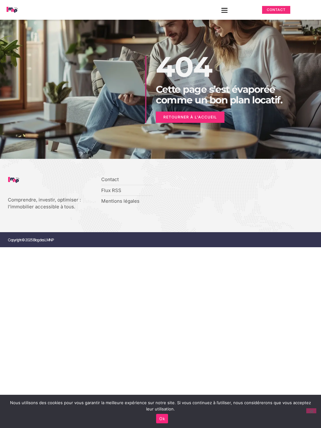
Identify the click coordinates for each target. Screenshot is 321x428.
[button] (224, 10)
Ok (162, 418)
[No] (311, 410)
